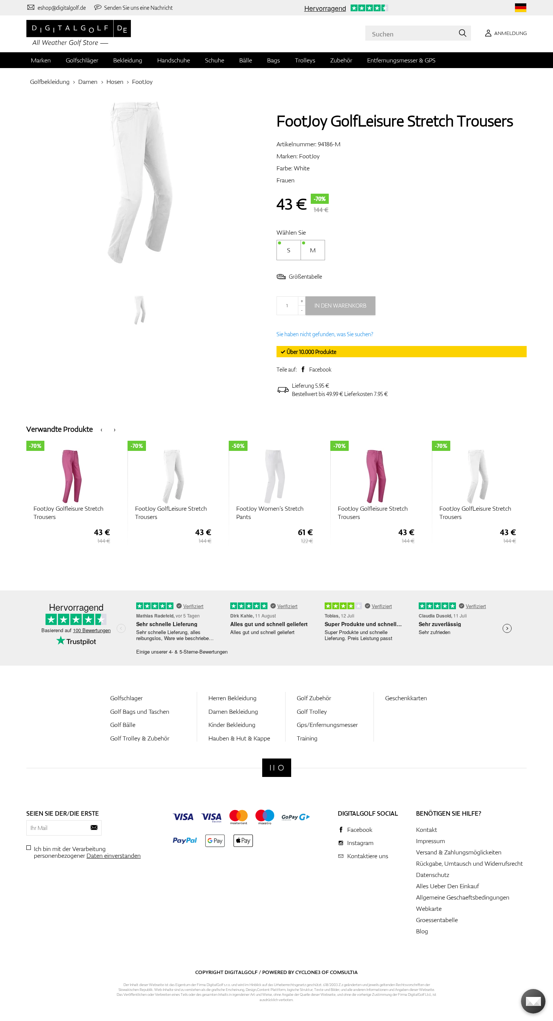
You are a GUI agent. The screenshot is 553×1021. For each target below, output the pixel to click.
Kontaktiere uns (367, 856)
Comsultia (344, 972)
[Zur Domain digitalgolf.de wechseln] (521, 7)
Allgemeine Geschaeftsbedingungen (462, 897)
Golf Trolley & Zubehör (139, 738)
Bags (273, 60)
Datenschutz (432, 875)
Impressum (430, 841)
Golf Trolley (312, 711)
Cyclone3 (308, 972)
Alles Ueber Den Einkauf (447, 886)
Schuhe (214, 60)
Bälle (245, 60)
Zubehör (341, 60)
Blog (422, 931)
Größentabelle (305, 276)
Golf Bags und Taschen (139, 711)
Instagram (360, 843)
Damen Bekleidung (233, 711)
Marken (41, 60)
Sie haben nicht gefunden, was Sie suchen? (324, 334)
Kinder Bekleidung (231, 725)
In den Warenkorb (340, 305)
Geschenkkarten (406, 698)
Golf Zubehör (314, 698)
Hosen (114, 81)
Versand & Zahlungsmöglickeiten (458, 852)
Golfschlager (126, 698)
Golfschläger (82, 60)
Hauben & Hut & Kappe (239, 738)
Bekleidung (127, 60)
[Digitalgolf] (276, 768)
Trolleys (305, 60)
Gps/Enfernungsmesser (327, 725)
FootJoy (142, 81)
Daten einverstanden (114, 855)
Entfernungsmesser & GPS (401, 60)
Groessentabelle (437, 920)
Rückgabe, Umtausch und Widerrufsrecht (469, 863)
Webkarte (429, 908)
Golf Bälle (122, 725)
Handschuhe (173, 60)
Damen (87, 81)
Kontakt (426, 829)
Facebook (320, 369)
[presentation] (101, 429)
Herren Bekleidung (232, 698)
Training (307, 738)
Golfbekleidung (50, 81)
